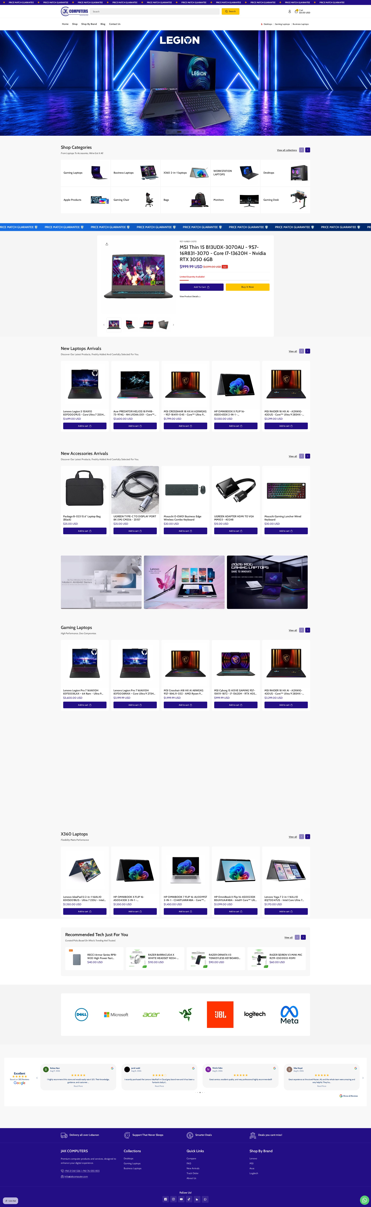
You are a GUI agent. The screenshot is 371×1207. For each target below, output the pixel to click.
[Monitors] (235, 200)
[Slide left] (301, 149)
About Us (191, 1178)
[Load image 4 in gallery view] (163, 324)
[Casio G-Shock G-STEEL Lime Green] (288, 767)
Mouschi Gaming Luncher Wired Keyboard (282, 518)
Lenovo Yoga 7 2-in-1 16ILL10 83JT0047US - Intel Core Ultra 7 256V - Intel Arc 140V (283, 898)
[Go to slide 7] (196, 1092)
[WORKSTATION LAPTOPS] (235, 173)
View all (293, 351)
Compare (191, 1158)
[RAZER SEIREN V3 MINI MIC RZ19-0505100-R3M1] (259, 958)
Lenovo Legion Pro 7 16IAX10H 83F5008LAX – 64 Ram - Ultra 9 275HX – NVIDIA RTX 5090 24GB (82, 692)
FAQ (189, 1163)
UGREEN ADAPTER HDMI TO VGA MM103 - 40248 (234, 518)
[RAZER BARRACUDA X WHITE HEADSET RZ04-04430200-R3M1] (137, 958)
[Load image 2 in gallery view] (130, 324)
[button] (302, 11)
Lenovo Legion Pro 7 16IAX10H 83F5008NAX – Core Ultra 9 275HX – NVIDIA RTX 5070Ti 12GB (134, 692)
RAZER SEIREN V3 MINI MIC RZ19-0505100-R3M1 (286, 956)
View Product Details (189, 296)
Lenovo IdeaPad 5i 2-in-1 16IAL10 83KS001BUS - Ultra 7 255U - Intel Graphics (83, 898)
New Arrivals (193, 1168)
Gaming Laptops (132, 1163)
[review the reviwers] (355, 1068)
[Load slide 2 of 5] (178, 132)
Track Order (192, 1173)
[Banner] (81, 1014)
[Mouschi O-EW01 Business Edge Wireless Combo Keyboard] (185, 490)
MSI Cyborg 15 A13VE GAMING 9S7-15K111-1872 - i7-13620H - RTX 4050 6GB (235, 692)
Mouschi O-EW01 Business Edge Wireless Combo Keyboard (182, 518)
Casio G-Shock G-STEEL (235, 792)
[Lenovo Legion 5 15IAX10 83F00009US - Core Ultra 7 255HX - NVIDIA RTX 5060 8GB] (85, 385)
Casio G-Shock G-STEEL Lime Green (285, 794)
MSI (251, 1163)
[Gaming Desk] (285, 200)
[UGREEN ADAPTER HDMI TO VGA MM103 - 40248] (236, 490)
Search (232, 11)
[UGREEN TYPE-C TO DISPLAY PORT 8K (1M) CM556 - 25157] (135, 490)
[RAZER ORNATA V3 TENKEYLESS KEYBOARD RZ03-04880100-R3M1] (198, 958)
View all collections (287, 150)
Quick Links (195, 1151)
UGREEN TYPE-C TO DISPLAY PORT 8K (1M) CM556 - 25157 (134, 518)
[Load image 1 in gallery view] (114, 324)
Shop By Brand (261, 1151)
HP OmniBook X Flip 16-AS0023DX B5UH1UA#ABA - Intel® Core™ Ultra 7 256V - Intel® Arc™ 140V (235, 898)
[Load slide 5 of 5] (190, 132)
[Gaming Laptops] (85, 173)
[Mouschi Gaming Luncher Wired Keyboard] (286, 490)
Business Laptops (133, 1168)
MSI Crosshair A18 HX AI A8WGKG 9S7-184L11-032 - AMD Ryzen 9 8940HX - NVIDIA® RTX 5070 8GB (184, 692)
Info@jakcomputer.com (76, 1176)
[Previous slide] (168, 131)
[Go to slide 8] (199, 1092)
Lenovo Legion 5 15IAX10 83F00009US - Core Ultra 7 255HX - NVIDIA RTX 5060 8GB (84, 413)
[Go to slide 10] (203, 1092)
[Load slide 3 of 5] (181, 132)
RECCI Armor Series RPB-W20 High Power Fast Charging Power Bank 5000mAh (102, 956)
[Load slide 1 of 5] (174, 132)
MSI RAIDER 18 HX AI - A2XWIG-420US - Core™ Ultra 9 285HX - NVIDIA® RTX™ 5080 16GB (283, 413)
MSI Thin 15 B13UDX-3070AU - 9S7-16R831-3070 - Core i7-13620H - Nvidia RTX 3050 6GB (223, 253)
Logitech (254, 1173)
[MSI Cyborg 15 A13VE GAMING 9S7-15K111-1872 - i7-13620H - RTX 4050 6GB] (236, 664)
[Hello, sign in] (289, 11)
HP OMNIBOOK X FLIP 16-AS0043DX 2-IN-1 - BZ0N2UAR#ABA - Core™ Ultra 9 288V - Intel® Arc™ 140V (234, 413)
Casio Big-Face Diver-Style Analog (147, 792)
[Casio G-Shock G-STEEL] (241, 767)
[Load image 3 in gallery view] (146, 324)
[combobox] (154, 11)
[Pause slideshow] (203, 131)
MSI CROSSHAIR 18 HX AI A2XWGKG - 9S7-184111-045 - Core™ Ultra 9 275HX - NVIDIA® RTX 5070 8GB (185, 413)
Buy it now (247, 287)
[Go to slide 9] (201, 1092)
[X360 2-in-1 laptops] (185, 173)
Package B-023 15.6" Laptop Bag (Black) (82, 518)
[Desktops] (285, 173)
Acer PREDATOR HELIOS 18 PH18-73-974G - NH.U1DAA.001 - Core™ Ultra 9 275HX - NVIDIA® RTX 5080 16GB (134, 413)
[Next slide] (198, 131)
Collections (132, 1151)
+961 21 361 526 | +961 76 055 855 (82, 1170)
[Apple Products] (85, 200)
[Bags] (185, 200)
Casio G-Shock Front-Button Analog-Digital (191, 794)
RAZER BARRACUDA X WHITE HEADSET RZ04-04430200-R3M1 (162, 956)
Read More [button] (321, 1086)
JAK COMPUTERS (74, 1151)
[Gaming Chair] (135, 200)
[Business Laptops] (135, 173)
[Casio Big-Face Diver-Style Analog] (148, 767)
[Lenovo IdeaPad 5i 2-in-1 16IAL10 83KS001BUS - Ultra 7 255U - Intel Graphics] (85, 870)
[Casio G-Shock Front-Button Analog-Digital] (194, 767)
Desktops (128, 1158)
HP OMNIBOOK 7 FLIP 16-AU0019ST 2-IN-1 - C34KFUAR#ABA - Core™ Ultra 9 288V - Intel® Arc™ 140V (185, 898)
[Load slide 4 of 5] (185, 132)
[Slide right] (307, 149)
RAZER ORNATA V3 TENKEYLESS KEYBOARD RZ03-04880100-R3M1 (224, 956)
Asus (252, 1168)
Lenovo (253, 1158)
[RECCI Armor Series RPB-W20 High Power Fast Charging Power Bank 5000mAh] (77, 958)
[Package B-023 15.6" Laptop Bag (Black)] (85, 490)
